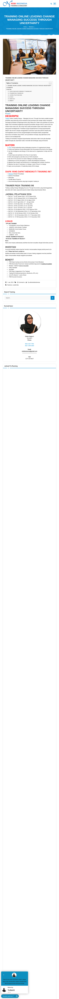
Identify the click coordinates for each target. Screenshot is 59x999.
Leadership (16, 285)
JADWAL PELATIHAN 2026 (16, 95)
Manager (10, 174)
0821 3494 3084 (29, 345)
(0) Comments (21, 282)
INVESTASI (12, 98)
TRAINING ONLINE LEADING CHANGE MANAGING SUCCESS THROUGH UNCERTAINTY (29, 85)
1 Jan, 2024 (10, 282)
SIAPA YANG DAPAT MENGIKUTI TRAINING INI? (21, 91)
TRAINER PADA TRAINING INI (16, 93)
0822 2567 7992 (29, 344)
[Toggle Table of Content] (49, 83)
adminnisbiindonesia (34, 282)
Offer (9, 147)
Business (31, 27)
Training (7, 118)
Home (25, 27)
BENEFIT (12, 100)
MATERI (9, 89)
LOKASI (11, 97)
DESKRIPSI (10, 87)
